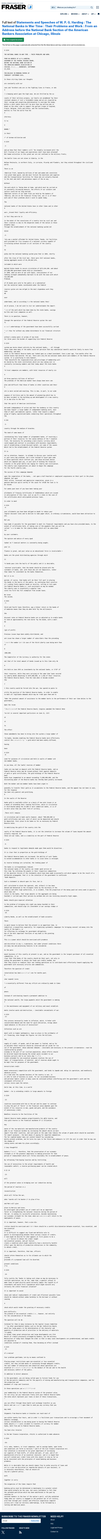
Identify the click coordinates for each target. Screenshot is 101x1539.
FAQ (51, 1524)
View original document (14, 40)
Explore (63, 14)
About (84, 14)
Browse (74, 14)
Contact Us (54, 1532)
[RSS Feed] (24, 1532)
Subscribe (35, 1521)
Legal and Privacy (56, 1528)
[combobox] (73, 7)
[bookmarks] (98, 14)
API (92, 14)
